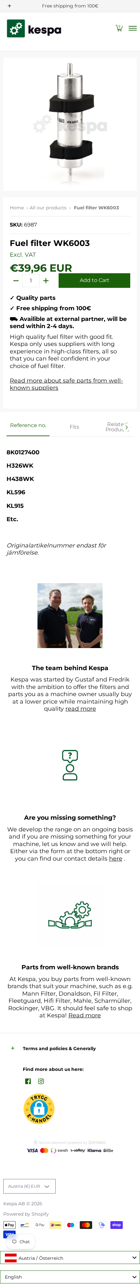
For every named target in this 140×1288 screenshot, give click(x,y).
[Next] (126, 427)
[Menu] (132, 28)
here (115, 858)
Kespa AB (14, 1203)
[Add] (46, 281)
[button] (119, 28)
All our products (48, 208)
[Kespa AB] (34, 28)
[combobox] (70, 1257)
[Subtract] (16, 281)
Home (17, 208)
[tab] (28, 427)
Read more (84, 1015)
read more (80, 708)
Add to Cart (94, 280)
